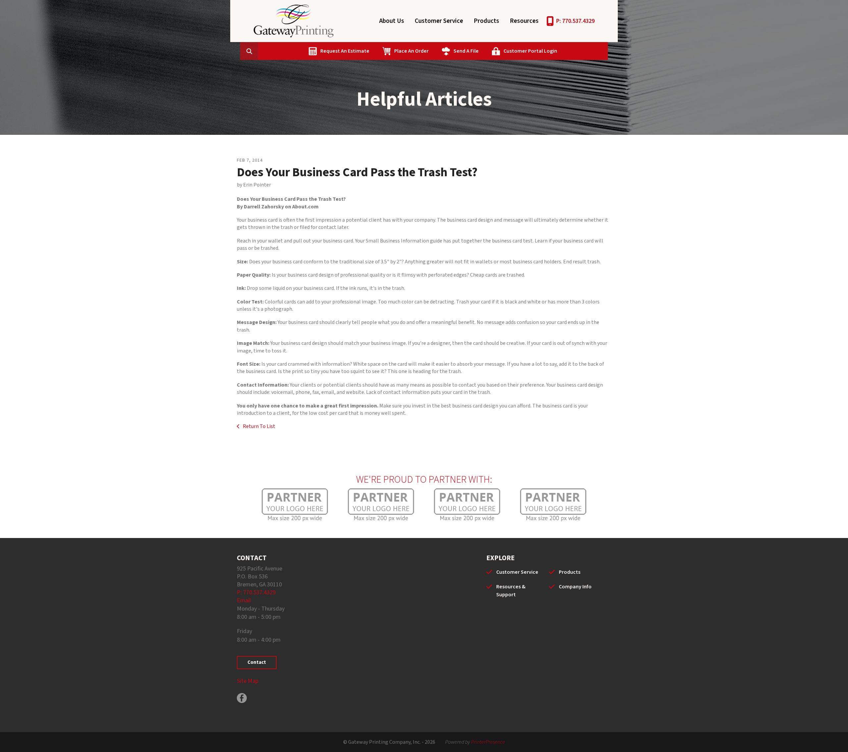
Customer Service (439, 21)
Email (244, 600)
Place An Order (411, 51)
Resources (524, 21)
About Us (391, 21)
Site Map (247, 681)
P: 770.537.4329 (575, 21)
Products (486, 21)
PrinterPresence (488, 742)
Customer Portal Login (530, 51)
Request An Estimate (344, 51)
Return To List (258, 426)
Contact (256, 662)
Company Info (575, 586)
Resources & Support (510, 590)
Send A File (466, 51)
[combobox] (259, 51)
